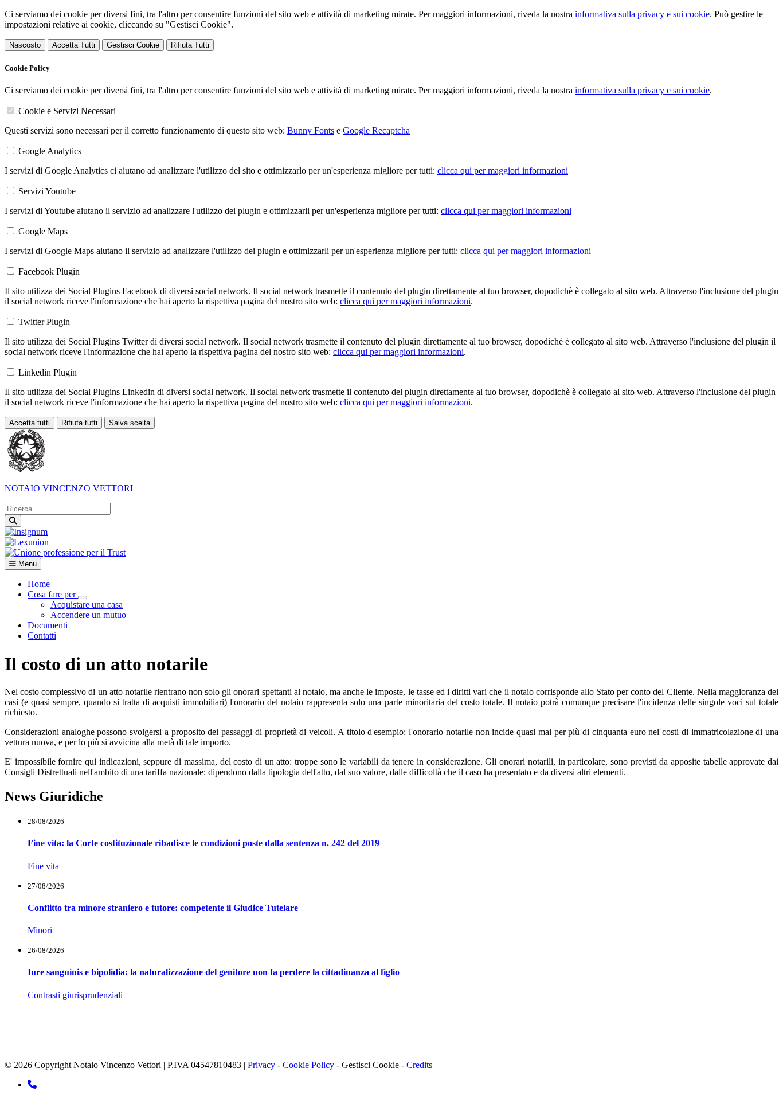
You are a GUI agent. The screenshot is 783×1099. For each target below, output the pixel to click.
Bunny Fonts (310, 130)
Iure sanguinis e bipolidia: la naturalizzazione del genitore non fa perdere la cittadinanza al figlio (214, 972)
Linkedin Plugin (47, 372)
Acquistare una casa (86, 604)
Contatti (42, 635)
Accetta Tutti (73, 45)
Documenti (48, 625)
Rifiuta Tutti (190, 45)
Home (39, 584)
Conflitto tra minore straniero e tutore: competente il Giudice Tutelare (163, 908)
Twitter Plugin (44, 322)
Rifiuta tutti (79, 423)
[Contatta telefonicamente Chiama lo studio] (32, 1084)
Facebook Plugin (49, 271)
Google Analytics (49, 151)
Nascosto (25, 45)
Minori (40, 930)
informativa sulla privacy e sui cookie (642, 14)
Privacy (261, 1065)
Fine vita (43, 866)
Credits (419, 1065)
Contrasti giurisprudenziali (75, 995)
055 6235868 (331, 1035)
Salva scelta (129, 423)
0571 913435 (265, 1025)
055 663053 (278, 1035)
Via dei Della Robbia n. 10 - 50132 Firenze (159, 1035)
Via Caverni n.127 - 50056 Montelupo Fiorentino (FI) (125, 1025)
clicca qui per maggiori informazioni (502, 170)
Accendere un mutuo (88, 615)
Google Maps (43, 231)
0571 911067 (320, 1025)
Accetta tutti (29, 423)
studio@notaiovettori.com (77, 1045)
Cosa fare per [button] (53, 594)
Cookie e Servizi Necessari (67, 111)
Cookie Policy (308, 1065)
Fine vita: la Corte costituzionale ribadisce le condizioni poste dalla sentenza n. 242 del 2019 (203, 843)
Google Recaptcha (376, 130)
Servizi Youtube (47, 191)
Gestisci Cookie (133, 45)
